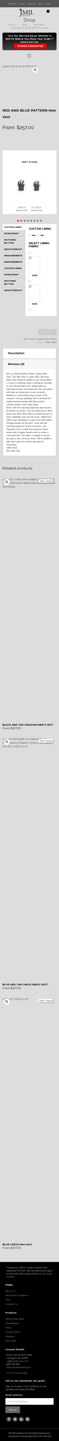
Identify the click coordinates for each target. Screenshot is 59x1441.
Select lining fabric (39, 245)
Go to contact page (16, 1372)
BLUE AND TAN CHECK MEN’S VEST (25, 984)
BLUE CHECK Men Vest (17, 1244)
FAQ (48, 3)
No (42, 235)
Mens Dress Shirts (14, 1319)
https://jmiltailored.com (18, 1367)
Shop (24, 24)
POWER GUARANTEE (30, 46)
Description (16, 353)
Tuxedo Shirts (12, 1332)
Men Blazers (12, 1323)
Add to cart (47, 332)
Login (22, 3)
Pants (8, 1327)
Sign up (32, 3)
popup (7, 482)
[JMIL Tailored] (26, 12)
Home (12, 24)
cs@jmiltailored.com (17, 1361)
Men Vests (38, 24)
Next (32, 154)
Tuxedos (9, 1336)
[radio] (22, 191)
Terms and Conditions (16, 1295)
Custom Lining (40, 228)
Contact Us (11, 1304)
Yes (34, 235)
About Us (10, 1291)
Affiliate (12, 3)
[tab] (29, 353)
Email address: (14, 1395)
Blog (40, 3)
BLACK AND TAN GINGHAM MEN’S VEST (27, 724)
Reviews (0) (16, 364)
